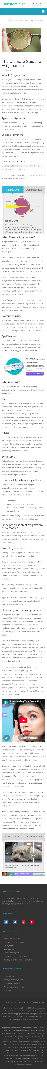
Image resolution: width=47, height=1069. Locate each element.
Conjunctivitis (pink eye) (13, 953)
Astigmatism (9, 949)
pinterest (32, 922)
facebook (15, 922)
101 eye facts (9, 946)
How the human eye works (14, 942)
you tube (23, 922)
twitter (6, 922)
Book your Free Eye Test (13, 980)
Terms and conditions (12, 983)
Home (4, 20)
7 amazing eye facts (12, 939)
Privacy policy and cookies (14, 987)
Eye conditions (13, 20)
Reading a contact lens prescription (18, 960)
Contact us (8, 990)
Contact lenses (10, 976)
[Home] (14, 4)
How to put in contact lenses (15, 956)
